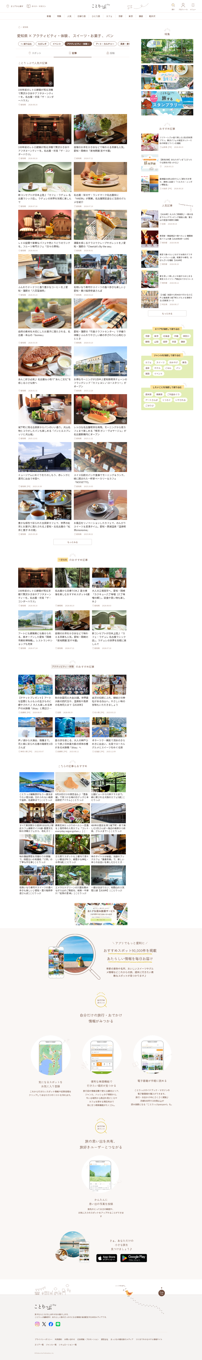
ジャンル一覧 (51, 1344)
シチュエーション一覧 (68, 1344)
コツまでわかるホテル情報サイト (149, 1339)
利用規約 (58, 1339)
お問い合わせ (69, 1339)
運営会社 (104, 1339)
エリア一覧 (39, 1344)
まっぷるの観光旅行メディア (121, 1339)
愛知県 (25, 27)
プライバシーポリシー (43, 1339)
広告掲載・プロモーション (88, 1339)
